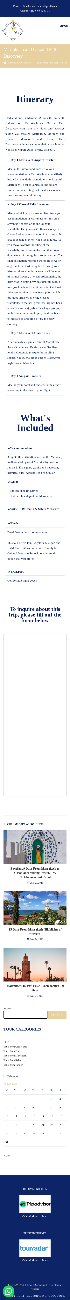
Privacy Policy (54, 1285)
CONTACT (18, 1285)
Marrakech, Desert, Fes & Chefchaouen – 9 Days (35, 988)
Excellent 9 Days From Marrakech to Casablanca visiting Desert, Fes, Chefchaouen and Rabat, (35, 873)
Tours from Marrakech (15, 1055)
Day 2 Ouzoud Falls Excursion (30, 204)
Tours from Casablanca (15, 1046)
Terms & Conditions (36, 1285)
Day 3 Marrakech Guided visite (31, 333)
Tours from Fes (11, 1051)
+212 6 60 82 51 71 (39, 10)
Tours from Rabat (13, 1060)
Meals (14, 523)
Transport (17, 571)
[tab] (35, 160)
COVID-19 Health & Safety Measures (35, 508)
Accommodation (21, 448)
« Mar (7, 1155)
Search (7, 1008)
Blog (6, 1041)
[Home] (5, 62)
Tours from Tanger (13, 1064)
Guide (14, 481)
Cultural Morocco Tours (35, 1216)
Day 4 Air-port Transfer (26, 375)
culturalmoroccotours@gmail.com (39, 6)
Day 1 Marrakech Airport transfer (33, 159)
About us (35, 1289)
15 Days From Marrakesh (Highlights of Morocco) (35, 931)
